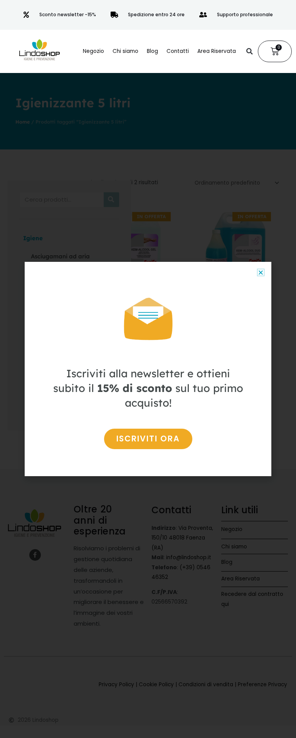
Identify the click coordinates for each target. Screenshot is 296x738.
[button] (249, 51)
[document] (148, 369)
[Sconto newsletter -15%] (26, 15)
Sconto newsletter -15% (67, 14)
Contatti (177, 51)
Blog (152, 51)
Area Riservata (216, 51)
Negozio (93, 51)
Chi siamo (125, 51)
